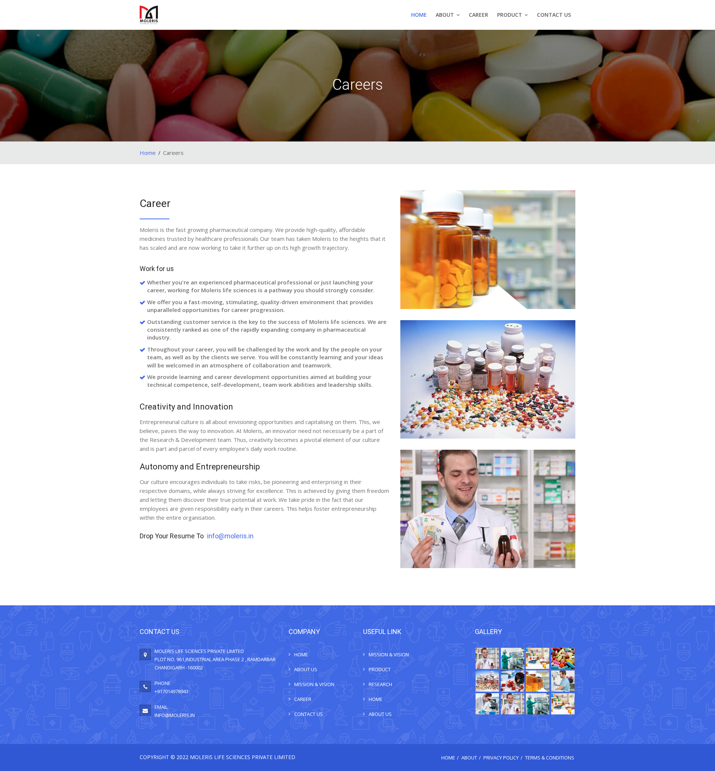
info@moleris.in (230, 536)
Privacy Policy (501, 757)
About (445, 14)
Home (419, 14)
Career (478, 14)
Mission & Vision (314, 684)
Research (380, 684)
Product (510, 14)
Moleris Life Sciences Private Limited (242, 757)
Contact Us (554, 14)
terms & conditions (549, 757)
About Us (305, 669)
